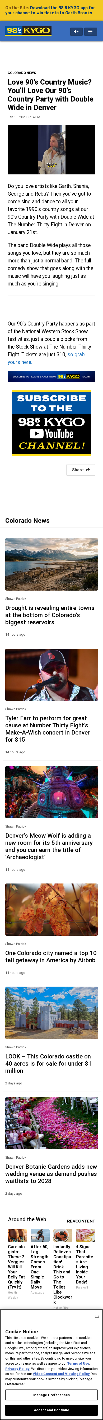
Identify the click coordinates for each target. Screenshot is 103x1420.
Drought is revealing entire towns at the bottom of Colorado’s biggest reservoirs (50, 615)
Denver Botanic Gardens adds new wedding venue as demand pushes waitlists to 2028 (51, 1173)
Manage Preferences (51, 1395)
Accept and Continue (51, 1410)
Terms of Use (78, 1363)
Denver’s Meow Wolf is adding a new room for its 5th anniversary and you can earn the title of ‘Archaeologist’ (49, 846)
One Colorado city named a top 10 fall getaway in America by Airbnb (51, 956)
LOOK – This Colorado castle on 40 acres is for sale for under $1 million (48, 1063)
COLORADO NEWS (22, 73)
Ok (97, 1316)
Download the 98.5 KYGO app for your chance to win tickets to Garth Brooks (50, 10)
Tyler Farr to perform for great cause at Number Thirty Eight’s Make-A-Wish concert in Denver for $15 (47, 729)
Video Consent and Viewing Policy (61, 1374)
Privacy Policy (17, 1369)
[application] (51, 149)
